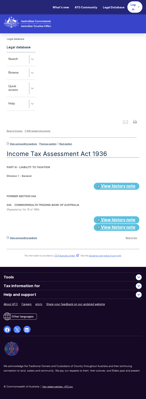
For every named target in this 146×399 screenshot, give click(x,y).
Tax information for (22, 286)
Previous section (47, 144)
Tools (9, 277)
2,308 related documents (37, 131)
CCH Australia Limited (66, 256)
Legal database (19, 47)
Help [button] (17, 106)
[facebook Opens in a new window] (7, 329)
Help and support (20, 294)
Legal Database (114, 7)
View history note (117, 186)
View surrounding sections (23, 144)
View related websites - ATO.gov (57, 387)
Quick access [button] (18, 91)
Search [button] (18, 61)
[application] (21, 81)
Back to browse (14, 131)
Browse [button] (19, 75)
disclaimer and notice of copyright (105, 256)
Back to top (131, 238)
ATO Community (86, 7)
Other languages (23, 316)
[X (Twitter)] (17, 329)
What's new (61, 7)
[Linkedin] (27, 329)
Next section (65, 144)
